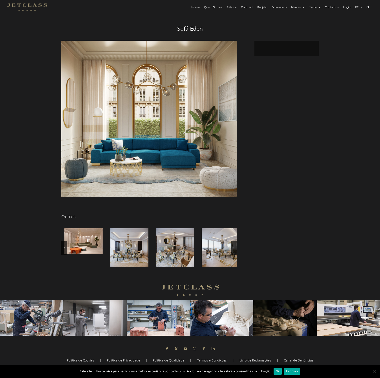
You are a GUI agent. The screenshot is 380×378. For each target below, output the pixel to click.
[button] (368, 7)
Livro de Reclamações (255, 360)
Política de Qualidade (168, 360)
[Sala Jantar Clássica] (218, 247)
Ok (278, 371)
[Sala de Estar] (80, 241)
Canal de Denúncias (298, 360)
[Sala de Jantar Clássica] (126, 247)
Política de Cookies (80, 360)
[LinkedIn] (213, 348)
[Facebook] (166, 348)
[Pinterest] (203, 348)
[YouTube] (185, 348)
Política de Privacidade (123, 360)
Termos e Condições (212, 360)
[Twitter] (176, 348)
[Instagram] (194, 348)
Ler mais (292, 371)
